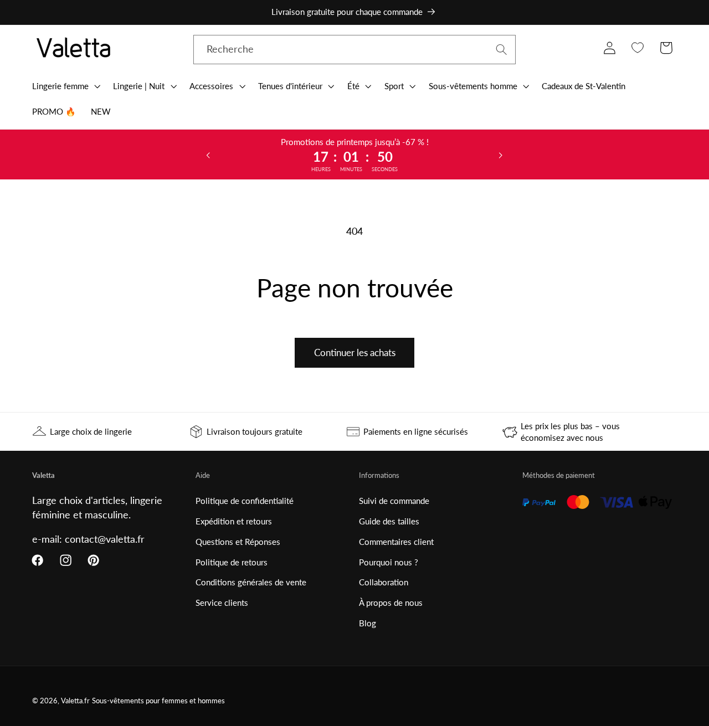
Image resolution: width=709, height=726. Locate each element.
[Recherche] (501, 49)
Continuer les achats (354, 352)
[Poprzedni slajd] (208, 154)
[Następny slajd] (501, 154)
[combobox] (355, 49)
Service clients (222, 602)
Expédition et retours (234, 521)
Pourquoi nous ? (388, 562)
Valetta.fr (75, 701)
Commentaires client (396, 542)
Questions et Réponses (238, 542)
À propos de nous (391, 602)
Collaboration (383, 582)
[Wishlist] (638, 48)
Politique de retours (232, 562)
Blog (367, 623)
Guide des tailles (389, 521)
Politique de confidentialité (245, 501)
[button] (65, 86)
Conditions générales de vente (251, 582)
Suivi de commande (394, 501)
